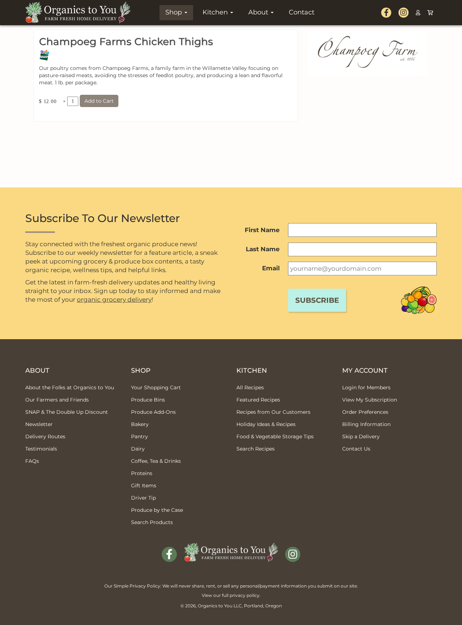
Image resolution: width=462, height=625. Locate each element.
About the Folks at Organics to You (69, 387)
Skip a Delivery (361, 436)
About (259, 12)
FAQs (32, 461)
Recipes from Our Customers (273, 412)
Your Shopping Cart (156, 387)
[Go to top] (448, 611)
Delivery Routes (45, 436)
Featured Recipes (258, 399)
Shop (174, 12)
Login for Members (366, 387)
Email (271, 268)
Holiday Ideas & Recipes (266, 424)
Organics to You (215, 605)
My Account (365, 370)
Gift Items (143, 485)
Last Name (263, 249)
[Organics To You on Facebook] (386, 13)
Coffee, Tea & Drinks (156, 461)
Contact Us (356, 449)
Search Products (152, 522)
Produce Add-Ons (153, 412)
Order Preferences (365, 412)
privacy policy (245, 595)
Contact (301, 12)
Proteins (141, 473)
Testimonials (41, 449)
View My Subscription (369, 399)
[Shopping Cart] (430, 12)
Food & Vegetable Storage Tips (275, 436)
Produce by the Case (157, 510)
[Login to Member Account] (418, 12)
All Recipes (250, 387)
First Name (262, 230)
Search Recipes (255, 449)
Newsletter (39, 424)
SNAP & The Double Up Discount (66, 412)
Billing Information (366, 424)
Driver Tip (143, 498)
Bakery (140, 424)
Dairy (138, 449)
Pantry (139, 436)
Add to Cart (99, 101)
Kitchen (216, 12)
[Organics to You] (231, 547)
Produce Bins (148, 399)
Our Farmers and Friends (57, 399)
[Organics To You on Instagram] (403, 13)
